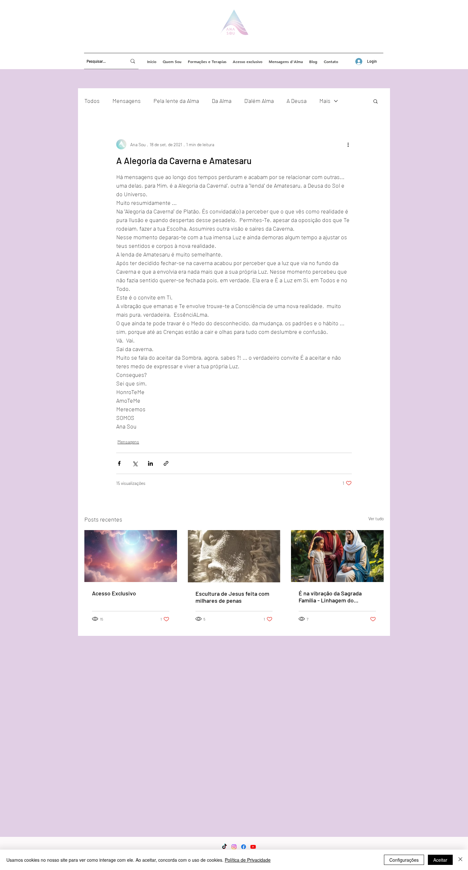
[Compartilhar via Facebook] (119, 463)
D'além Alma (259, 100)
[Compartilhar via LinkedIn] (150, 463)
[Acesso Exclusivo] (130, 556)
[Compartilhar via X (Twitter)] (135, 463)
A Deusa (297, 100)
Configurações (404, 860)
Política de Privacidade (248, 860)
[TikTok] (224, 847)
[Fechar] (460, 860)
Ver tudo (376, 518)
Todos (92, 100)
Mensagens (126, 100)
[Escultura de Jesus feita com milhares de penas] (234, 556)
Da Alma (221, 100)
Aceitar (440, 860)
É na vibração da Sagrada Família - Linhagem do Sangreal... (330, 597)
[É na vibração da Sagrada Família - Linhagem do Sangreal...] (337, 556)
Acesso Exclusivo (114, 593)
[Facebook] (243, 847)
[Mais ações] (348, 144)
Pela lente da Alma (176, 100)
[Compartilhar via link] (166, 463)
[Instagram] (234, 847)
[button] (375, 101)
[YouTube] (253, 847)
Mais (324, 100)
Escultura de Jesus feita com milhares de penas (232, 597)
